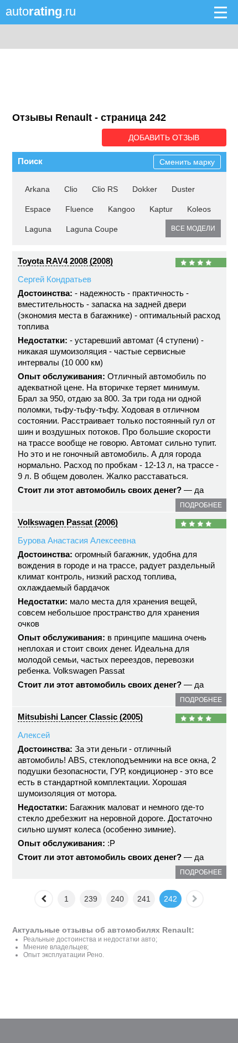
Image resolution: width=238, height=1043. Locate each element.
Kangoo (121, 209)
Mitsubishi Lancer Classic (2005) (80, 716)
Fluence (79, 209)
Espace (38, 209)
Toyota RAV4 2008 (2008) (65, 261)
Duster (183, 189)
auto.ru (41, 11)
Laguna (38, 229)
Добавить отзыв (163, 137)
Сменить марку (187, 161)
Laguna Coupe (92, 229)
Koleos (199, 209)
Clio (70, 189)
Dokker (144, 189)
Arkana (37, 189)
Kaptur (161, 209)
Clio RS (105, 189)
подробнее (201, 505)
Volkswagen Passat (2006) (68, 522)
